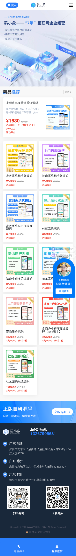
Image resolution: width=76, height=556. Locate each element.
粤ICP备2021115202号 (39, 532)
